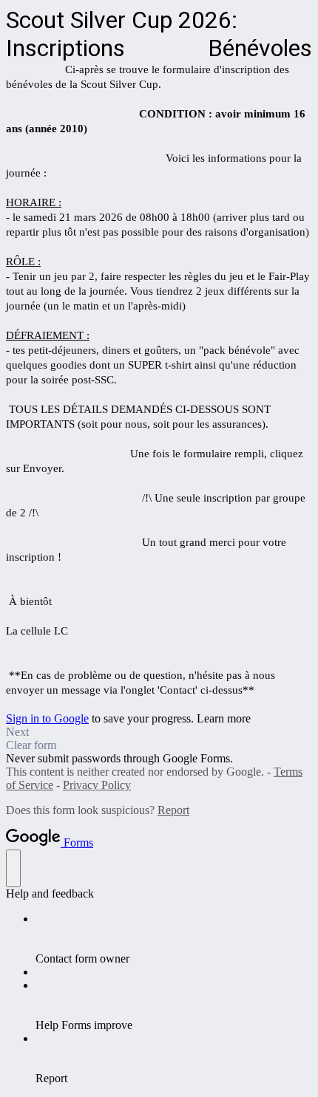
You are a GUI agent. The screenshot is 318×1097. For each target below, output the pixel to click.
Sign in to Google (47, 718)
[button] (159, 732)
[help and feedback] (13, 868)
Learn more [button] (224, 718)
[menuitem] (173, 939)
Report (173, 810)
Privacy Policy (97, 785)
